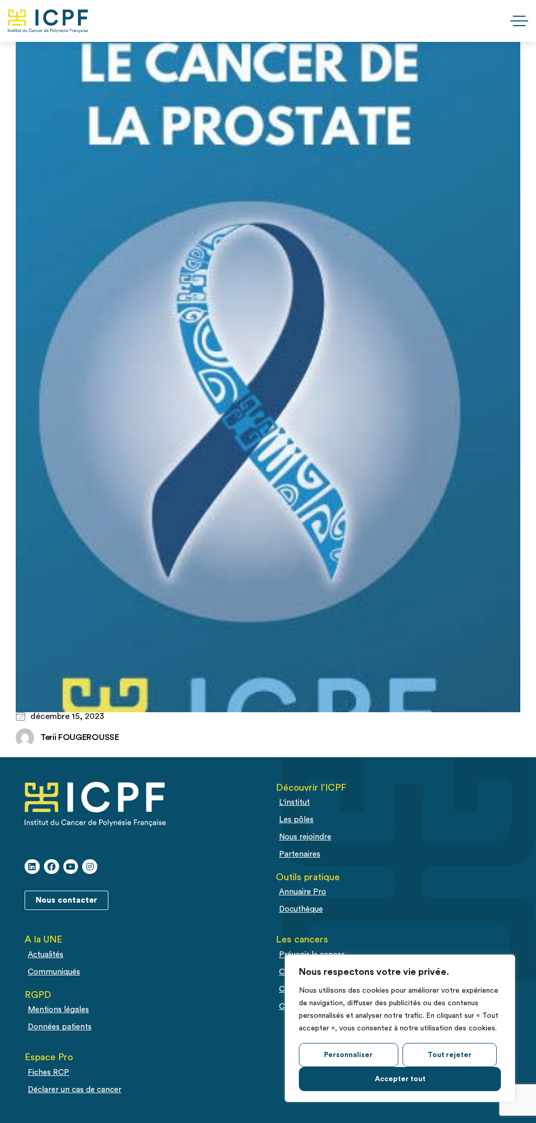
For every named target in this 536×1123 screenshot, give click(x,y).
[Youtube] (71, 866)
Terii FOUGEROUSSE (79, 737)
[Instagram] (89, 866)
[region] (400, 1028)
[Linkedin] (32, 866)
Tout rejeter (450, 1055)
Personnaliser (348, 1055)
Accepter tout (400, 1079)
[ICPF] (48, 21)
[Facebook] (51, 866)
